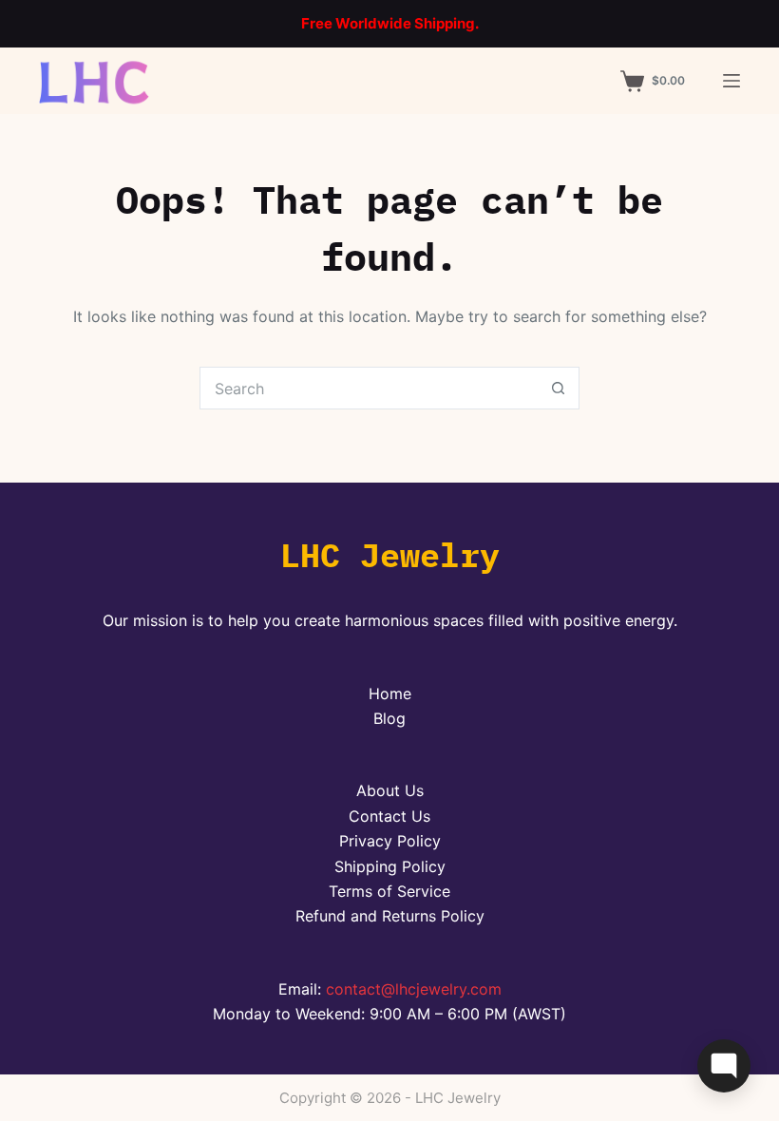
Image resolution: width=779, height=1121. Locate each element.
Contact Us (389, 816)
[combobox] (369, 388)
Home (390, 693)
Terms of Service (389, 891)
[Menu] (731, 80)
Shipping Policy (390, 866)
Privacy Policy (390, 840)
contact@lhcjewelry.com (414, 988)
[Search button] (558, 388)
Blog (389, 718)
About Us (390, 790)
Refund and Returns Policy (389, 915)
